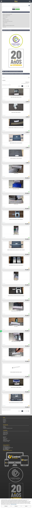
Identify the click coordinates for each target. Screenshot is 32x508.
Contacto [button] (4, 422)
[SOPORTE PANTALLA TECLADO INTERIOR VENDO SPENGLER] (16, 291)
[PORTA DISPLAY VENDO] (16, 184)
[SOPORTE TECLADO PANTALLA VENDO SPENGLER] (16, 215)
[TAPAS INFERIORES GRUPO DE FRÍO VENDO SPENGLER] (16, 260)
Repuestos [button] (4, 18)
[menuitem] (16, 419)
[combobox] (16, 32)
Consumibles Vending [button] (6, 19)
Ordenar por (27, 82)
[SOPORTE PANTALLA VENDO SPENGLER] (16, 383)
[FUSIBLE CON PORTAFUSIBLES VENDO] (16, 352)
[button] (16, 1)
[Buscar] (29, 77)
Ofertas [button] (4, 24)
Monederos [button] (4, 436)
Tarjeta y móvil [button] (5, 438)
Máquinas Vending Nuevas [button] (6, 15)
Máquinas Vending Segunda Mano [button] (7, 14)
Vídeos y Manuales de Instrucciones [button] (7, 21)
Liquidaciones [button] (5, 439)
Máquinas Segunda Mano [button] (6, 440)
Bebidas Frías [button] (5, 434)
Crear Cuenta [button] (17, 9)
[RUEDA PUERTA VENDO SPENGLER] (16, 108)
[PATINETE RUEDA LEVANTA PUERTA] (16, 306)
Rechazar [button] (16, 506)
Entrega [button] (4, 426)
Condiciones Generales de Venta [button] (7, 428)
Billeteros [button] (4, 437)
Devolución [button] (4, 427)
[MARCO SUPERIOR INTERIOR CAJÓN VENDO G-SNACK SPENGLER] (16, 245)
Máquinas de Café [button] (5, 433)
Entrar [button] (14, 9)
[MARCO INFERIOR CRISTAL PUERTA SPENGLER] (16, 138)
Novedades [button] (4, 420)
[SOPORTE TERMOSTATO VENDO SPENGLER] (16, 154)
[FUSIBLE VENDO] (16, 169)
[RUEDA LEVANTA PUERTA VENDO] (16, 337)
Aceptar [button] (26, 506)
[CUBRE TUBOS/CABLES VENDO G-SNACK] (16, 92)
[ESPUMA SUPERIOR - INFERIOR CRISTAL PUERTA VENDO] (16, 123)
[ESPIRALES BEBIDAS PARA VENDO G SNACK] (16, 367)
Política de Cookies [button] (13, 504)
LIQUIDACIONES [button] (5, 22)
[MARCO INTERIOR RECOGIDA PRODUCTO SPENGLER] (16, 398)
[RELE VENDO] (16, 276)
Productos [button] (4, 419)
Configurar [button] (6, 506)
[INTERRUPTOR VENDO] (16, 230)
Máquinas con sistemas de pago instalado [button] (8, 25)
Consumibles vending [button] (6, 441)
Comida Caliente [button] (5, 432)
